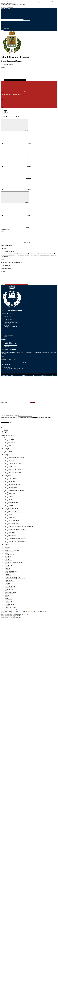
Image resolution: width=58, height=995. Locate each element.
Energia (7, 566)
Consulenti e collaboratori (14, 513)
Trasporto (7, 602)
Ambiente (10, 456)
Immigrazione (8, 575)
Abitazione (8, 547)
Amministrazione (22, 417)
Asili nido (10, 496)
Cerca (2, 80)
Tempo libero (8, 599)
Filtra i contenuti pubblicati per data (9, 612)
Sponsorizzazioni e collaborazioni (16, 490)
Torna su (3, 284)
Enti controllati (11, 519)
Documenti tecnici (12, 487)
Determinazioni (12, 483)
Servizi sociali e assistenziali (15, 469)
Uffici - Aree (11, 447)
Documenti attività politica (14, 484)
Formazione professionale (11, 571)
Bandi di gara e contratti (14, 525)
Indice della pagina (5, 229)
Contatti (3, 356)
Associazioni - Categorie (14, 441)
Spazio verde (8, 595)
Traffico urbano (9, 601)
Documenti (39, 417)
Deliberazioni (11, 481)
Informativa (3, 7)
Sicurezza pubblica (9, 593)
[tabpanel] (29, 490)
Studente (7, 598)
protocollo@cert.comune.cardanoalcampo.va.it (15, 369)
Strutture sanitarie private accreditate (17, 537)
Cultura (7, 563)
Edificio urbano (9, 565)
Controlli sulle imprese (13, 523)
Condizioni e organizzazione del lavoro (14, 562)
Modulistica (11, 468)
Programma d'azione (10, 587)
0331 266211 (7, 367)
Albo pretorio (11, 477)
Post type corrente (5, 417)
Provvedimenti (11, 522)
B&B (9, 498)
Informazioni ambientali (14, 540)
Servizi (5, 111)
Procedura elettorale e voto (11, 586)
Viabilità (6, 112)
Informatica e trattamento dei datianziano (15, 578)
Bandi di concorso (12, 478)
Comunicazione (9, 560)
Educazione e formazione (14, 463)
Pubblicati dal (18, 615)
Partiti (9, 444)
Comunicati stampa (13, 450)
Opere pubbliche (12, 535)
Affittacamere (11, 493)
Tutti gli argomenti (5, 422)
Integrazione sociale (10, 581)
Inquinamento (8, 580)
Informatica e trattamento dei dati (13, 577)
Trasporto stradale (9, 604)
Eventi (31, 417)
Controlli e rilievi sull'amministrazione (17, 531)
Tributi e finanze (12, 471)
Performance (11, 517)
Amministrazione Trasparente (8, 316)
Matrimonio (8, 584)
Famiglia (7, 568)
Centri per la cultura (13, 501)
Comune (7, 559)
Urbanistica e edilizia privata (15, 472)
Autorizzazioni (11, 460)
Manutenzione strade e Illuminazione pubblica (12, 262)
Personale (10, 514)
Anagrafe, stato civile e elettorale (16, 457)
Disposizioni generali (13, 510)
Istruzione (7, 583)
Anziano (7, 553)
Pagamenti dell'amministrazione (15, 534)
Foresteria (10, 505)
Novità (2, 330)
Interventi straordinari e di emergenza (17, 541)
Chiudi (8, 7)
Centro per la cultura (13, 502)
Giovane (7, 574)
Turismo (7, 605)
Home (5, 110)
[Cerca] (15, 80)
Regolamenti (11, 489)
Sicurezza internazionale (11, 592)
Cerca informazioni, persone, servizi (9, 415)
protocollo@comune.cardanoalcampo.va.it (14, 368)
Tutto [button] (16, 417)
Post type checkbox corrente (7, 435)
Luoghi (44, 417)
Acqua (7, 548)
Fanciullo (7, 569)
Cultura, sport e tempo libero (15, 462)
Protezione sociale (9, 589)
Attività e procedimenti (13, 520)
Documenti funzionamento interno (16, 486)
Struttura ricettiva (12, 507)
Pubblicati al (18, 617)
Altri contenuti (11, 543)
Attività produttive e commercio (15, 459)
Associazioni (11, 439)
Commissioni (11, 442)
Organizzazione (12, 511)
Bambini (7, 557)
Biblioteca (10, 499)
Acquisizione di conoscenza (12, 550)
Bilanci (10, 528)
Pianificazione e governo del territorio (17, 538)
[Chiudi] (12, 387)
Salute (6, 590)
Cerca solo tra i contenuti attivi (8, 610)
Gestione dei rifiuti (9, 572)
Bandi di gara (11, 480)
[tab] (6, 430)
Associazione (8, 556)
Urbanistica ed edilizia (10, 607)
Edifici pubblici (12, 504)
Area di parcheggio (9, 554)
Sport (6, 596)
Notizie (28, 417)
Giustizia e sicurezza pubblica (15, 465)
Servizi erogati (11, 532)
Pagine (48, 417)
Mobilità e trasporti (12, 466)
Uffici (9, 445)
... (50, 417)
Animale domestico (10, 551)
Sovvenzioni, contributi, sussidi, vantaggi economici (20, 526)
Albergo (10, 495)
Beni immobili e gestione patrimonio (17, 529)
